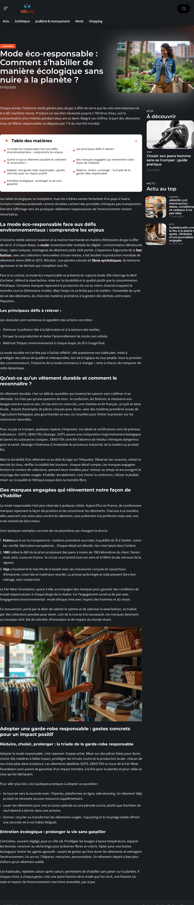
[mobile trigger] (7, 8)
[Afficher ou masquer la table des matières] (95, 141)
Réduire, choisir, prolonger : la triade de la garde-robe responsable (103, 171)
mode (44, 245)
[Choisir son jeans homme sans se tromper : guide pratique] (170, 134)
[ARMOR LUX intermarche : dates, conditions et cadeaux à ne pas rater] (155, 207)
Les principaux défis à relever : (95, 149)
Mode (149, 152)
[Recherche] (183, 9)
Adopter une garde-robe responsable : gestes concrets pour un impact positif (36, 171)
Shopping (7, 46)
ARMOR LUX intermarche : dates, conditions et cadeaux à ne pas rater (181, 206)
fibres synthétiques (106, 260)
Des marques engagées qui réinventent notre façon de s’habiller (105, 161)
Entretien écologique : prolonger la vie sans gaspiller (34, 182)
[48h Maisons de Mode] (27, 8)
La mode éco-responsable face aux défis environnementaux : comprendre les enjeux (35, 150)
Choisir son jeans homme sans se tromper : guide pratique (169, 160)
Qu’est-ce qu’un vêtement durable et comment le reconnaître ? (36, 161)
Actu (171, 224)
